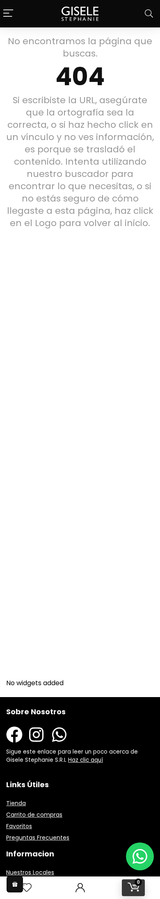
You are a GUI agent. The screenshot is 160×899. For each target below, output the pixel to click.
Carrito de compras (34, 815)
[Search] (149, 14)
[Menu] (8, 14)
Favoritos (19, 826)
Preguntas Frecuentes (37, 837)
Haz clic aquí (85, 760)
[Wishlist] (27, 888)
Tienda (16, 803)
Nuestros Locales (30, 872)
